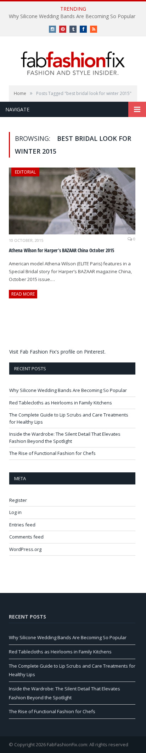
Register (18, 500)
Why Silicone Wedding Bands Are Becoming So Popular (72, 16)
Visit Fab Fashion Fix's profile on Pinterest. (57, 351)
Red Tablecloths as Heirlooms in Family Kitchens (60, 402)
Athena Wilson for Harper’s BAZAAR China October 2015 (61, 250)
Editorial (25, 172)
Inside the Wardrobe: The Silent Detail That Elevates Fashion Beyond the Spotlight (64, 437)
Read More (23, 294)
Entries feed (22, 524)
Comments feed (26, 537)
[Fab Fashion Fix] (73, 63)
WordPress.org (25, 549)
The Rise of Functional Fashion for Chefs (52, 453)
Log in (15, 512)
